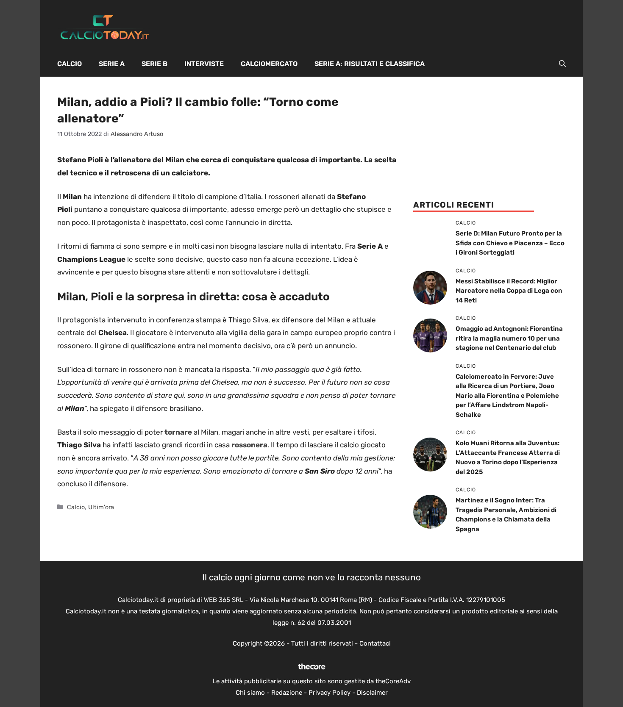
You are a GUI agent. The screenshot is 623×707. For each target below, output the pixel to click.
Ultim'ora (101, 507)
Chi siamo (250, 692)
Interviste (204, 64)
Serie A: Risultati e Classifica (369, 64)
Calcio (69, 64)
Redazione (286, 692)
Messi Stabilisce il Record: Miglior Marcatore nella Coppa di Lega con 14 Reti (509, 290)
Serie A (112, 64)
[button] (562, 64)
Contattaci (375, 643)
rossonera (249, 445)
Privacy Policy (329, 692)
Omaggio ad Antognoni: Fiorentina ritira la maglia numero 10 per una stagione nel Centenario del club (509, 338)
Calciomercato (269, 64)
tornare (178, 432)
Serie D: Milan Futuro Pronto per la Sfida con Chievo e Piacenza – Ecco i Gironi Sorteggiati (510, 243)
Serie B (154, 64)
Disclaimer (372, 692)
